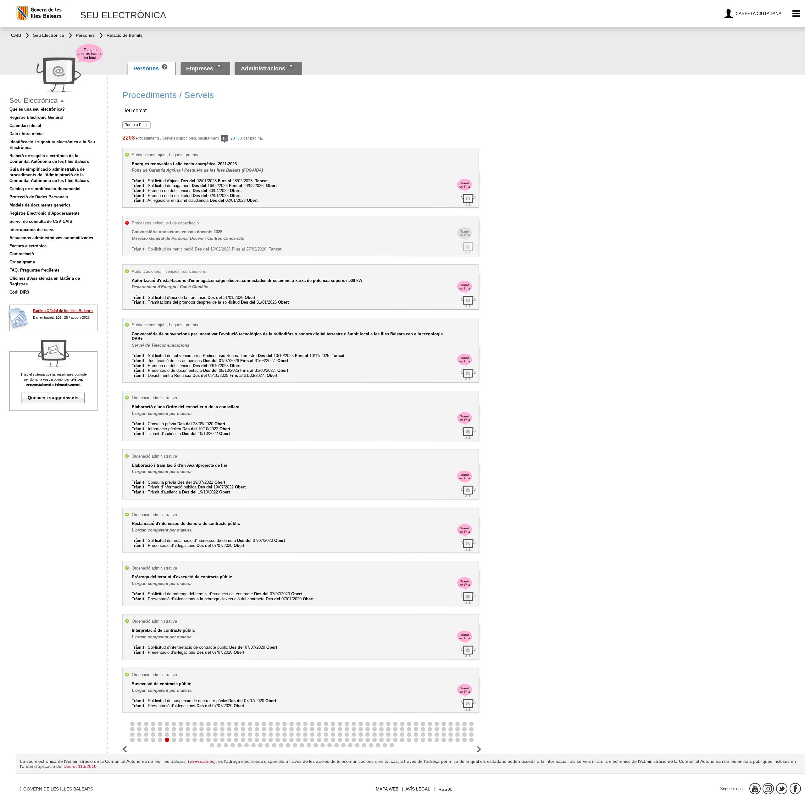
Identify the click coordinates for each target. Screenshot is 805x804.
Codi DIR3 (19, 292)
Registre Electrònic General (36, 117)
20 (232, 138)
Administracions (263, 68)
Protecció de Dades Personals (38, 197)
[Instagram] (768, 788)
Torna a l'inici (136, 125)
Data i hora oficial (26, 133)
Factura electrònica (28, 246)
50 (239, 138)
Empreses (199, 68)
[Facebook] (795, 788)
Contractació (21, 253)
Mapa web (387, 788)
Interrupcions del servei (32, 229)
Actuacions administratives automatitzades (51, 237)
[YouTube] (755, 788)
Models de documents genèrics (39, 205)
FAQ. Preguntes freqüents (34, 270)
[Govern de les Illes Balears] (43, 13)
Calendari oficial (25, 125)
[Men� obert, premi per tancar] (62, 101)
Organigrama (22, 262)
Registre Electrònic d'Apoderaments (44, 213)
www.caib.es (202, 761)
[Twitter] (781, 788)
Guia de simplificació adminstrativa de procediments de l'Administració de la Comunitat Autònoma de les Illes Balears (49, 175)
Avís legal (417, 788)
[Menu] (796, 13)
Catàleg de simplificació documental (44, 188)
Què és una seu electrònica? (37, 109)
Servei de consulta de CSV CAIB (40, 221)
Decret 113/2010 (80, 766)
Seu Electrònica (33, 100)
